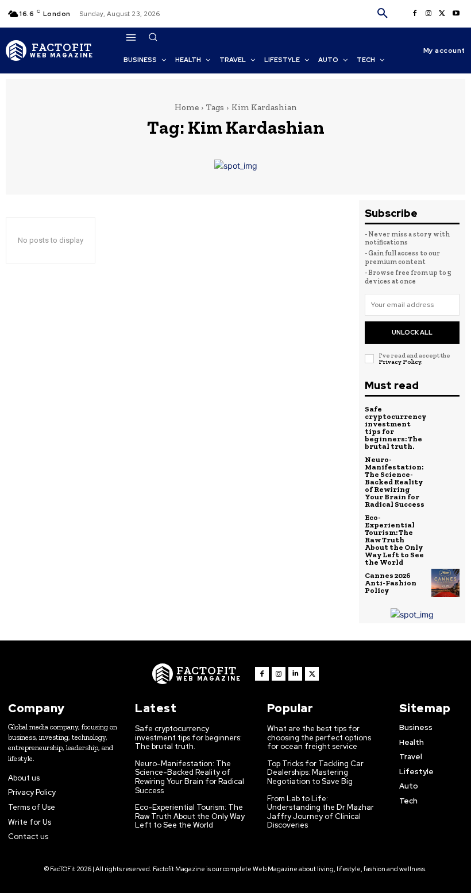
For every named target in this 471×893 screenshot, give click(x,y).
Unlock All (412, 332)
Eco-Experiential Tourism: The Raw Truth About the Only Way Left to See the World (394, 539)
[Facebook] (415, 14)
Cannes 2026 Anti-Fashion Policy (390, 583)
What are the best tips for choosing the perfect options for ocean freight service (319, 737)
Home (187, 107)
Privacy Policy (400, 362)
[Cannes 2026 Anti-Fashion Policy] (445, 583)
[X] (442, 14)
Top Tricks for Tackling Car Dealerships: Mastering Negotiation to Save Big (315, 772)
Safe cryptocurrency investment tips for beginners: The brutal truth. (395, 428)
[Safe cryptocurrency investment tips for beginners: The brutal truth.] (445, 419)
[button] (382, 14)
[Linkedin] (295, 674)
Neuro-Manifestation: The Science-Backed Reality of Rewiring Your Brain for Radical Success (394, 481)
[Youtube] (456, 14)
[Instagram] (428, 14)
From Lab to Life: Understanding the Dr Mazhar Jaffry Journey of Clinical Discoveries (320, 812)
